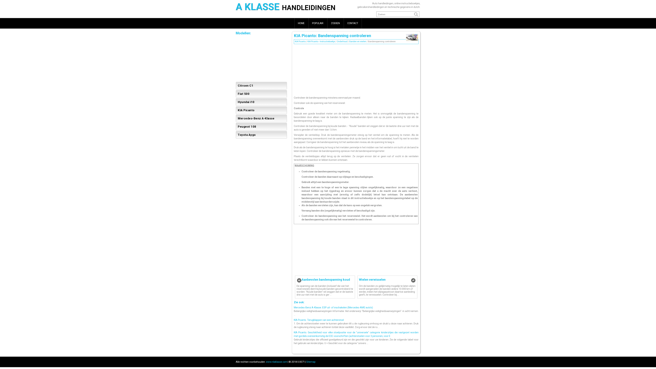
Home (301, 23)
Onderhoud (342, 41)
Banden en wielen (357, 41)
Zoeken (335, 23)
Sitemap (311, 361)
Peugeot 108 (247, 126)
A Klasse (286, 7)
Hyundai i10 (246, 102)
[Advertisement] (356, 69)
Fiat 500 (243, 93)
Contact (352, 23)
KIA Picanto (300, 41)
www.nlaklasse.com (276, 361)
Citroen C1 (245, 85)
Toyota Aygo (247, 134)
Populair (317, 23)
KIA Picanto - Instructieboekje (321, 41)
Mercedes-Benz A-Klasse (256, 118)
